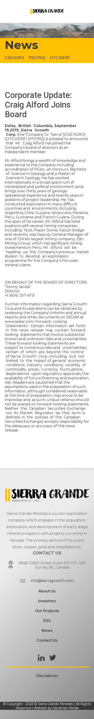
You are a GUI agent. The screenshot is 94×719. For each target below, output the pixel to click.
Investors (47, 601)
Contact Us (47, 640)
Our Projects (47, 611)
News (47, 630)
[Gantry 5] (47, 11)
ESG (47, 621)
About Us (47, 591)
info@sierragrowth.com (52, 580)
